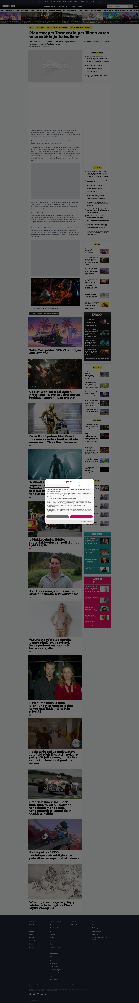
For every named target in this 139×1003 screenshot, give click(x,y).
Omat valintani (57, 516)
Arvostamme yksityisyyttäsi (57, 485)
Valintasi (81, 486)
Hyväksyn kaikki (81, 516)
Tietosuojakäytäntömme (87, 521)
